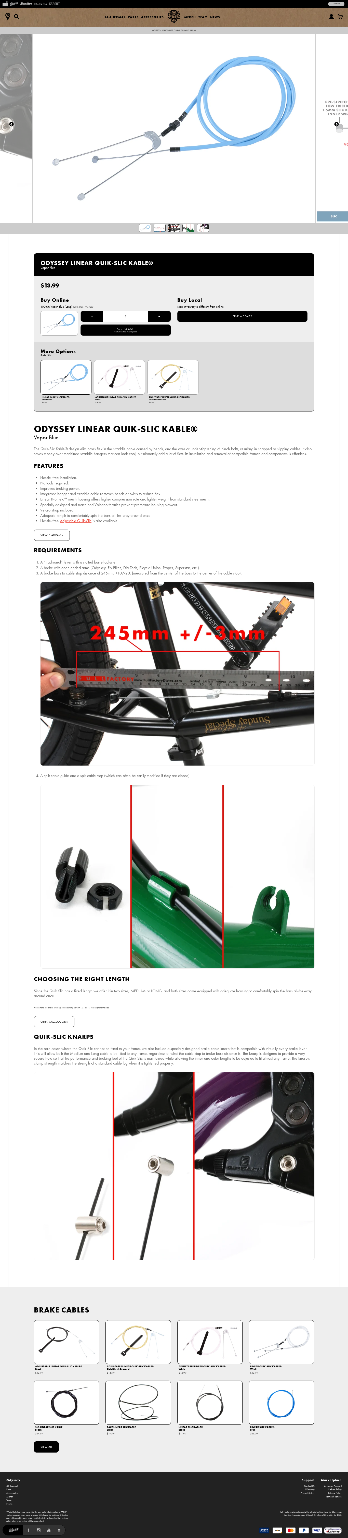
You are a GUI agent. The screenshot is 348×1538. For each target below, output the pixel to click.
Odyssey (156, 30)
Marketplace (331, 1480)
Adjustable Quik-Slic (75, 520)
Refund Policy (335, 1489)
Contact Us (309, 1485)
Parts (133, 17)
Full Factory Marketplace (292, 1512)
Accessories (152, 17)
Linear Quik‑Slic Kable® (185, 30)
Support (336, 4)
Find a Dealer (242, 316)
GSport (309, 1515)
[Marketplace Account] (331, 16)
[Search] (16, 16)
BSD (339, 1515)
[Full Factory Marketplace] (5, 3)
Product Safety (308, 1493)
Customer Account (333, 1485)
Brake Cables (167, 30)
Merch (190, 17)
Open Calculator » (54, 1021)
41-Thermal (115, 17)
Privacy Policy (335, 1493)
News (215, 17)
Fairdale (296, 1515)
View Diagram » (52, 535)
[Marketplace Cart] (340, 16)
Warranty (310, 1489)
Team (203, 17)
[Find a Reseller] (8, 16)
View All (46, 1447)
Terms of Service (334, 1496)
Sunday (287, 1515)
